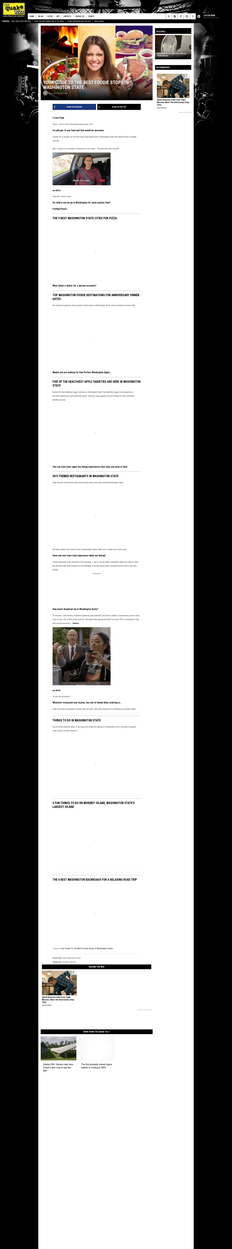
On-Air (40, 16)
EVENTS (91, 16)
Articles (65, 962)
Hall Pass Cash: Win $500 (21, 21)
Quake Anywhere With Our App (79, 21)
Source (76, 623)
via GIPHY (57, 190)
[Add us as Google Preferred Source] (175, 16)
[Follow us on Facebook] (181, 16)
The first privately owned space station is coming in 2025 (96, 1066)
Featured (72, 962)
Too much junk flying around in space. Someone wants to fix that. (172, 54)
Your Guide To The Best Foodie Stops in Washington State (86, 948)
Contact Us (79, 16)
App (57, 16)
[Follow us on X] (193, 16)
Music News (99, 21)
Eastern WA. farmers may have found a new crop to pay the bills (58, 1067)
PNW (64, 958)
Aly (49, 93)
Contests (67, 16)
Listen (49, 16)
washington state (74, 958)
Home (32, 16)
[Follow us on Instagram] (187, 16)
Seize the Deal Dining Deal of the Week (49, 21)
